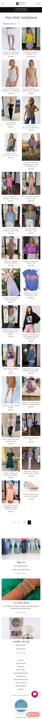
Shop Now (21, 653)
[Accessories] (21, 589)
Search (21, 660)
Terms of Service (21, 683)
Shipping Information (21, 673)
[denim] (21, 549)
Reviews (21, 689)
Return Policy (20, 670)
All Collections (21, 663)
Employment (21, 676)
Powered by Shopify (21, 717)
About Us (21, 666)
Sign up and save (20, 695)
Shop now (21, 573)
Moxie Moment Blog (21, 679)
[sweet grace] (21, 628)
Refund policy (21, 686)
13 (24, 522)
